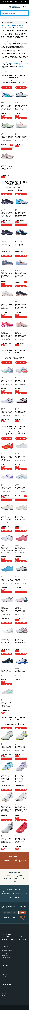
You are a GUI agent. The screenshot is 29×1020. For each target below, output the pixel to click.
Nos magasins (5, 955)
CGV (3, 979)
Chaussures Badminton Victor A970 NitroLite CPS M (7, 579)
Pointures (4, 998)
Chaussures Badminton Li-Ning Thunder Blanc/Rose (21, 380)
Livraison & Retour (6, 976)
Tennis (3, 988)
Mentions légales (6, 957)
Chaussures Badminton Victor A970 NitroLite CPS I (21, 549)
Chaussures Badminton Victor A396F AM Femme (20, 456)
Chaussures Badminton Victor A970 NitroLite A (6, 641)
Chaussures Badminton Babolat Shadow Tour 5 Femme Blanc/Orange (6, 305)
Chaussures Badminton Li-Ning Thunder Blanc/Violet (7, 380)
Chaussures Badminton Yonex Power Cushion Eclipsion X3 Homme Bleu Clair (7, 778)
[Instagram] (24, 917)
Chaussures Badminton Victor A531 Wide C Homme (7, 672)
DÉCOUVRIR (14, 881)
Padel (3, 991)
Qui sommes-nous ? (7, 950)
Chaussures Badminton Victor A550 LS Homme (20, 518)
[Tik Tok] (23, 919)
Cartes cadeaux (6, 972)
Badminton (4, 993)
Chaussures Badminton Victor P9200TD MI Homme (7, 549)
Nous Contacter (6, 960)
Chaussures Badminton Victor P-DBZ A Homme (7, 487)
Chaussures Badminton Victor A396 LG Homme (6, 518)
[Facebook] (21, 917)
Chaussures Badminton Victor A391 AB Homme (20, 610)
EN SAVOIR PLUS (14, 864)
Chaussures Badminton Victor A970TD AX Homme (21, 579)
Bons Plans (4, 974)
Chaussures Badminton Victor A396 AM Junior (20, 487)
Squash (3, 995)
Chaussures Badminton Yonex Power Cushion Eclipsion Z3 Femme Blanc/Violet (21, 778)
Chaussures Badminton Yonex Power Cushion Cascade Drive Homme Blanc (6, 839)
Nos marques (5, 953)
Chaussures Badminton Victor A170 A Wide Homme (21, 672)
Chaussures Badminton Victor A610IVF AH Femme (21, 641)
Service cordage (6, 969)
